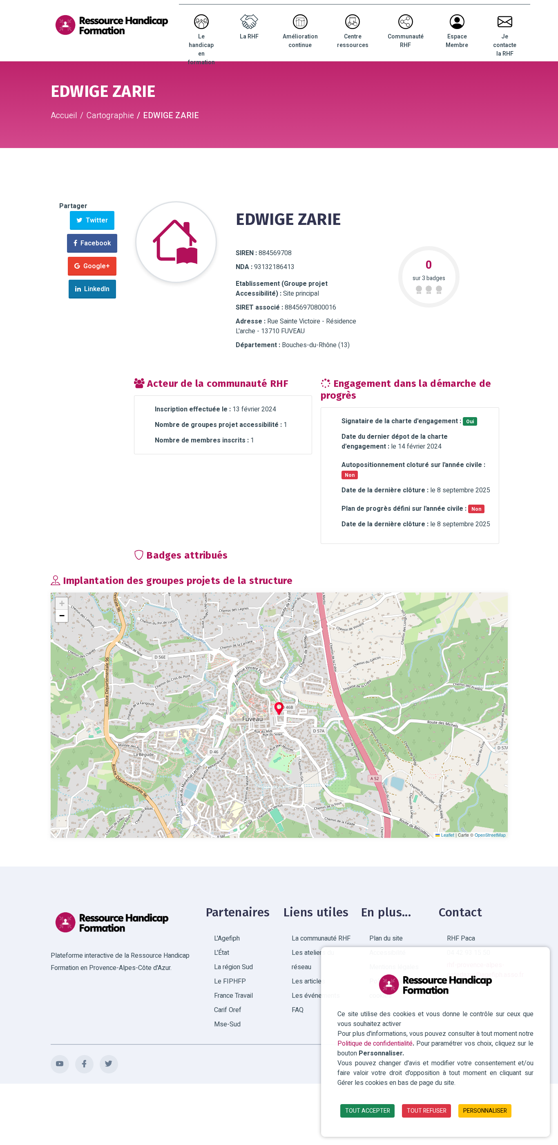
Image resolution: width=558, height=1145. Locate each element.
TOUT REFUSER (426, 1111)
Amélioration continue (300, 40)
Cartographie (110, 115)
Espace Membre (457, 40)
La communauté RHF (321, 938)
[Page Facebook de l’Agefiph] (84, 1064)
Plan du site (386, 938)
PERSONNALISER (485, 1111)
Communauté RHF (406, 40)
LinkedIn (95, 289)
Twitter (95, 220)
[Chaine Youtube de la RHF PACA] (60, 1064)
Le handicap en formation (201, 49)
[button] (279, 708)
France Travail (233, 996)
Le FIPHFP (230, 981)
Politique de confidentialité (375, 1043)
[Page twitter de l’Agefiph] (109, 1064)
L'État (221, 953)
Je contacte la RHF (504, 45)
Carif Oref (227, 1010)
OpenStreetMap (490, 835)
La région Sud (233, 967)
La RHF (249, 36)
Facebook (94, 243)
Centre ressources (352, 40)
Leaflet (447, 835)
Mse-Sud (227, 1024)
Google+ (95, 266)
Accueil (64, 115)
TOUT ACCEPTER (367, 1111)
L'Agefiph (227, 938)
